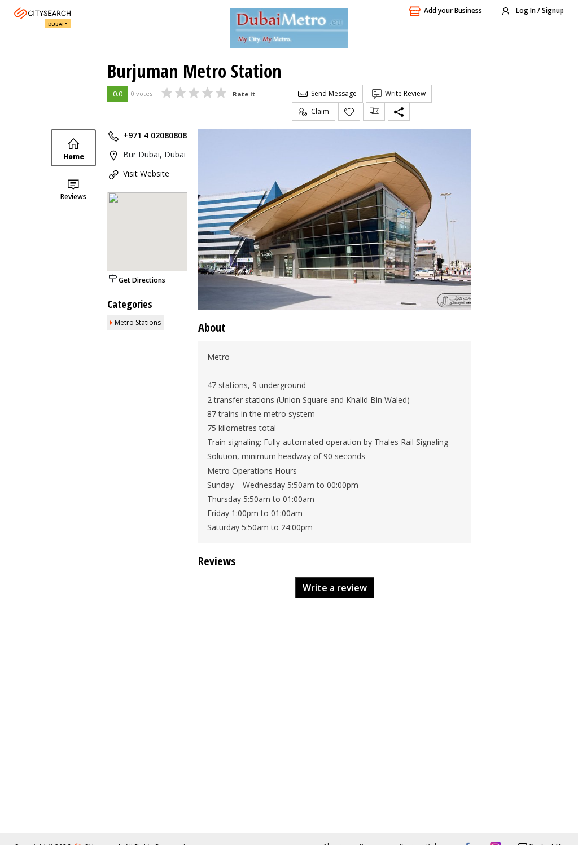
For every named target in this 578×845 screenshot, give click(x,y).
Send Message (332, 93)
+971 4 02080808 (155, 135)
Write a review (335, 588)
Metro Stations (138, 322)
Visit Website (146, 173)
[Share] (399, 112)
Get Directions (142, 280)
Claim (318, 111)
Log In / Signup (539, 10)
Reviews (73, 196)
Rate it (244, 94)
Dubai (56, 24)
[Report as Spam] (374, 112)
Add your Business (453, 10)
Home (73, 156)
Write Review (404, 93)
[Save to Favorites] (349, 112)
